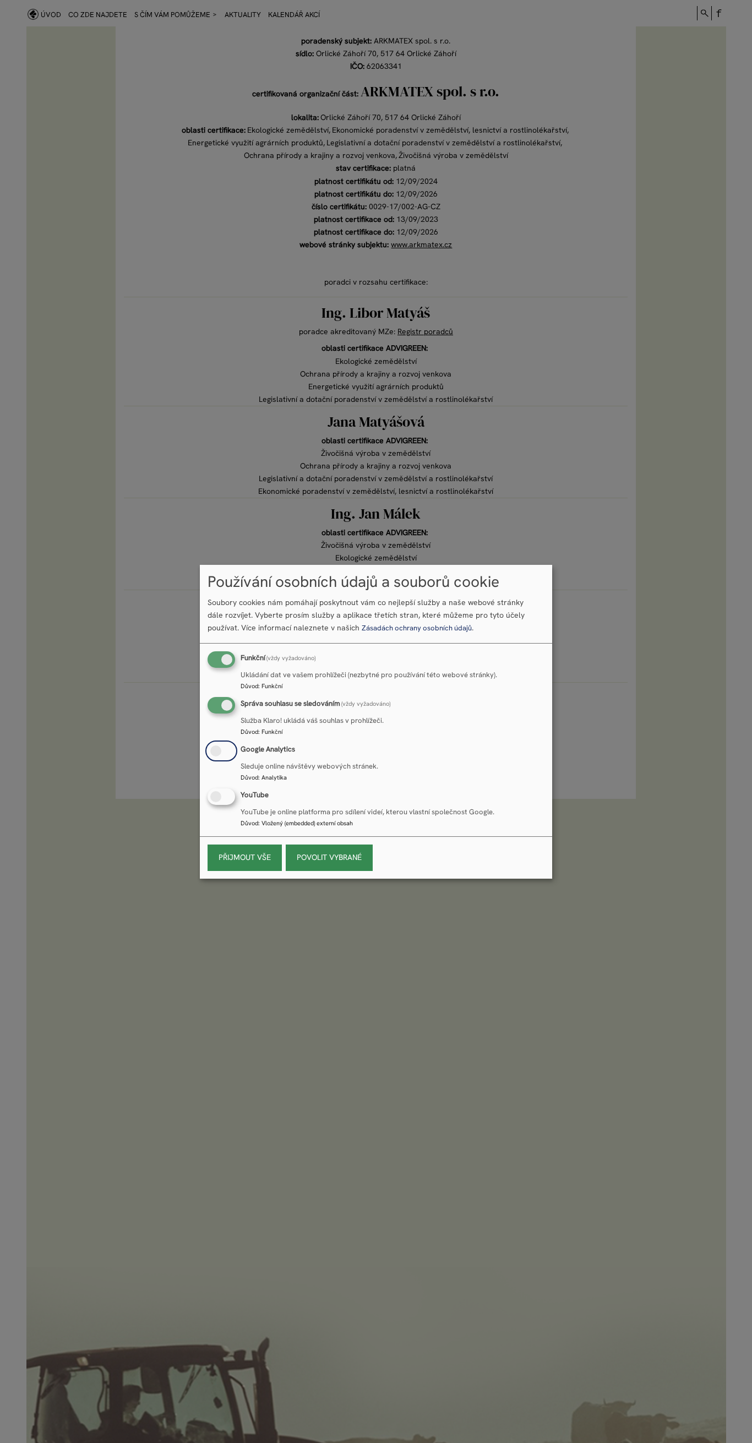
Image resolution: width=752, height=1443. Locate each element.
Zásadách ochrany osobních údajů (417, 628)
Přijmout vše (245, 857)
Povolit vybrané (329, 857)
